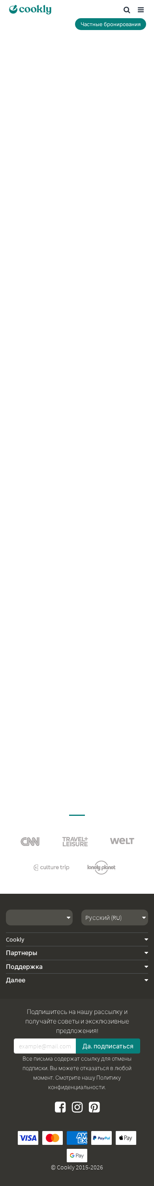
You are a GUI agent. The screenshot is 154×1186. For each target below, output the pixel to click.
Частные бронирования (111, 24)
